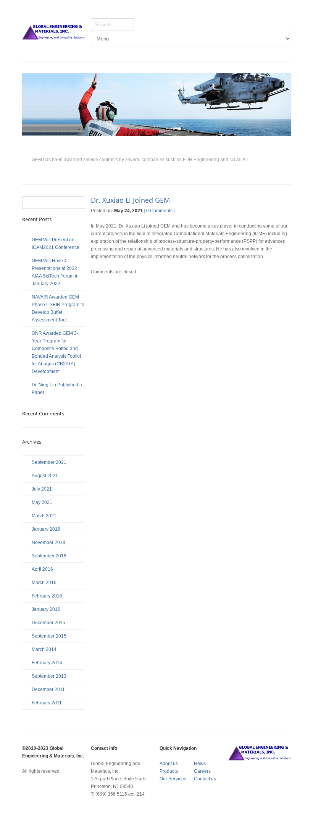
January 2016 (46, 609)
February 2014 (47, 662)
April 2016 (42, 569)
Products (169, 771)
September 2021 (49, 462)
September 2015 (49, 636)
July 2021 (42, 489)
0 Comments (159, 210)
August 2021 (45, 475)
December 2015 (48, 622)
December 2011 (48, 689)
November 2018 (48, 542)
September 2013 (49, 676)
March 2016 (44, 582)
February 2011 (47, 703)
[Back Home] (53, 33)
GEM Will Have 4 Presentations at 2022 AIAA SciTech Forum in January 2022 (55, 272)
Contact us (205, 778)
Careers (202, 771)
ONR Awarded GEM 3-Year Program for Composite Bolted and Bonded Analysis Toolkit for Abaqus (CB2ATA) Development (56, 352)
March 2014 (44, 649)
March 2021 (44, 515)
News (200, 763)
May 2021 (42, 502)
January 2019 (46, 529)
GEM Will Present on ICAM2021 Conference (55, 243)
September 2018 (49, 556)
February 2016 (47, 596)
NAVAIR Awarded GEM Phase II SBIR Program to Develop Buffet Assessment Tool (58, 308)
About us (169, 763)
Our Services (173, 778)
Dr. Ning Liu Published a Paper (57, 388)
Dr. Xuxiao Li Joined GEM (130, 200)
